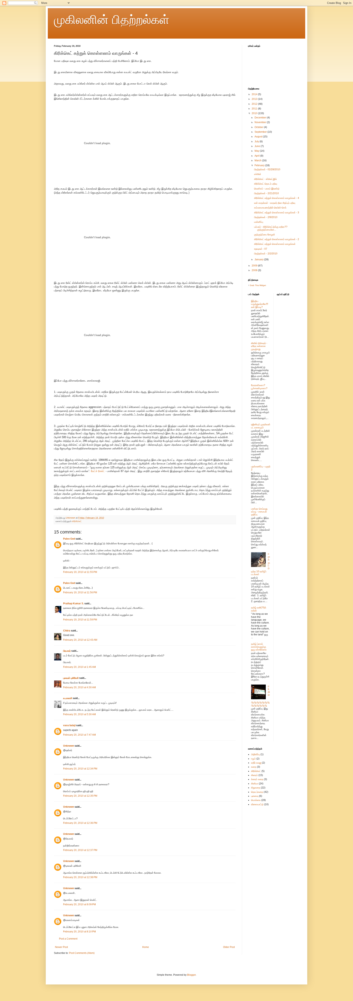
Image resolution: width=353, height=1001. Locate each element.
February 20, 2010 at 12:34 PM (80, 768)
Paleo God (69, 538)
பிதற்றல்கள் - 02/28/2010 (267, 169)
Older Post (229, 947)
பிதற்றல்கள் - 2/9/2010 (265, 217)
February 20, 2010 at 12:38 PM (80, 877)
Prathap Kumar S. (73, 603)
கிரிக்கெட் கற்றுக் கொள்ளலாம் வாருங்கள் (275, 244)
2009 (255, 265)
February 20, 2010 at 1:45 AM (79, 667)
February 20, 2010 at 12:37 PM (80, 850)
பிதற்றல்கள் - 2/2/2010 (265, 253)
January (259, 259)
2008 (255, 270)
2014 (255, 94)
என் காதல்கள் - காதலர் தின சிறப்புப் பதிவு (274, 203)
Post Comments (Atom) (82, 953)
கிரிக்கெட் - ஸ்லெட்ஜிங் (265, 179)
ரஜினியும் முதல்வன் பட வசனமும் (260, 426)
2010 (255, 113)
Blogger (191, 974)
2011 (255, 108)
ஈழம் (253, 758)
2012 (255, 103)
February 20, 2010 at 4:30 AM (79, 687)
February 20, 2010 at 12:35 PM (80, 795)
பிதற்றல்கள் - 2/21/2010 (266, 193)
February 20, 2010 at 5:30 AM (79, 714)
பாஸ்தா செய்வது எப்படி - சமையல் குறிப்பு (259, 511)
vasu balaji (69, 725)
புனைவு (254, 796)
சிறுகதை (255, 787)
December (261, 117)
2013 (255, 99)
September (261, 131)
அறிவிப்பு (255, 754)
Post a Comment (68, 938)
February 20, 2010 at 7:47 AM (79, 734)
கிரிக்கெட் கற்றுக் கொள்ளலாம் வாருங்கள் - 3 (276, 212)
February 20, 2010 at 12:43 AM (80, 639)
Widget (262, 285)
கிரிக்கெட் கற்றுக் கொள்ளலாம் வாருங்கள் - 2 (276, 239)
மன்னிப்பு (258, 221)
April (257, 155)
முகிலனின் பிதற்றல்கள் (111, 20)
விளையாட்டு (257, 804)
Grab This (254, 285)
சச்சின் (257, 174)
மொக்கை (256, 800)
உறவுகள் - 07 (260, 248)
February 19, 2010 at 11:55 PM (80, 572)
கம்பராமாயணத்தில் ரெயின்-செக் (270, 207)
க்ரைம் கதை (257, 779)
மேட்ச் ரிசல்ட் (98, 471)
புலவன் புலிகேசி (71, 678)
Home (145, 947)
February (260, 165)
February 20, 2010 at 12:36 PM (80, 823)
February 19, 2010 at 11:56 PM (80, 592)
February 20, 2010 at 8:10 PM (79, 931)
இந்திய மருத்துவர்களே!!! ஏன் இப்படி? (259, 304)
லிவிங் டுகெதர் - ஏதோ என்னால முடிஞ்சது (259, 346)
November (261, 122)
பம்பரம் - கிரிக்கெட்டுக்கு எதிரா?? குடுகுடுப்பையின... (270, 228)
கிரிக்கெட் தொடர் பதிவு (265, 183)
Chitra (66, 630)
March (258, 160)
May (257, 150)
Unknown (68, 745)
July (257, 141)
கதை (253, 766)
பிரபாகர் (67, 650)
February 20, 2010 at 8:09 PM (79, 904)
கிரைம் (254, 775)
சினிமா (254, 783)
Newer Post (61, 947)
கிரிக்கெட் (77, 521)
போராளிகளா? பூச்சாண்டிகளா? (259, 387)
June (258, 146)
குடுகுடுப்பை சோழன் (264, 234)
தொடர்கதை (257, 792)
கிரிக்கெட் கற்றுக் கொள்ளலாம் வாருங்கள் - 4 (276, 198)
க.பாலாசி (67, 698)
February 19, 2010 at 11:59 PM (80, 619)
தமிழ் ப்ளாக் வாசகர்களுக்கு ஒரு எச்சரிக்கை (259, 646)
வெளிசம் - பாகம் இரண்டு (266, 188)
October (259, 127)
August (259, 136)
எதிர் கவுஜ (256, 762)
